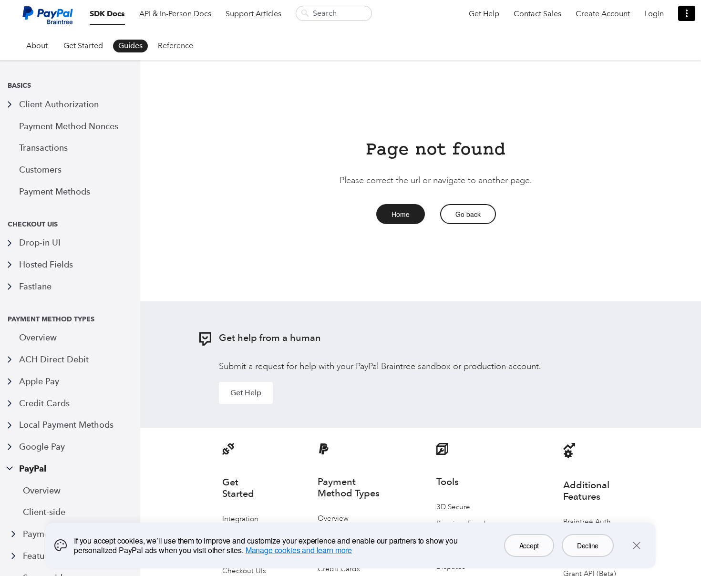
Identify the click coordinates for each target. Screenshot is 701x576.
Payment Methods (54, 191)
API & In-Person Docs (175, 13)
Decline (587, 545)
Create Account (603, 13)
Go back (468, 214)
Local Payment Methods (66, 425)
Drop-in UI (40, 242)
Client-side (44, 512)
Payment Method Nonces (68, 126)
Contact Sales (537, 13)
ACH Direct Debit (54, 359)
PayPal (32, 468)
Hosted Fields (46, 264)
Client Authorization (59, 104)
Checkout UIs (244, 571)
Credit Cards (44, 403)
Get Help (484, 13)
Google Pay (42, 447)
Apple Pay (39, 381)
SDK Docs (107, 13)
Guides (130, 45)
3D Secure (453, 507)
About (37, 45)
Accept (529, 545)
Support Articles (253, 13)
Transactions (43, 148)
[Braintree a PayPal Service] (48, 19)
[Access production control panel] (686, 13)
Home (401, 214)
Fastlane (35, 286)
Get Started (83, 45)
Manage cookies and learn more (299, 550)
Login (654, 13)
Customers (40, 170)
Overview (38, 337)
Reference (175, 45)
